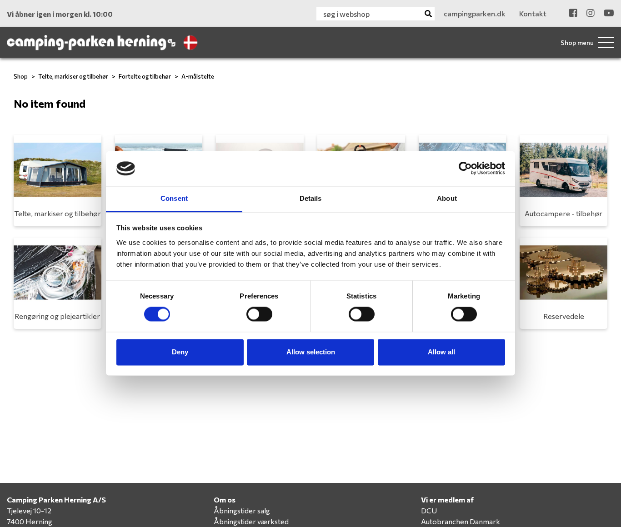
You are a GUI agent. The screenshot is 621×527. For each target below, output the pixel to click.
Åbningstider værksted (251, 521)
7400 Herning (29, 521)
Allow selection (310, 352)
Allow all (441, 352)
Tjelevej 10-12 (29, 510)
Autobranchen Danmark (460, 521)
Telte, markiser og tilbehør (73, 76)
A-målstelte (197, 76)
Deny (180, 352)
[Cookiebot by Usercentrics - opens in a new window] (465, 168)
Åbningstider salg (242, 510)
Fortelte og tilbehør (145, 76)
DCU (429, 510)
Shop (21, 76)
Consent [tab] (174, 198)
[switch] (259, 314)
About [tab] (447, 198)
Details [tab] (311, 198)
